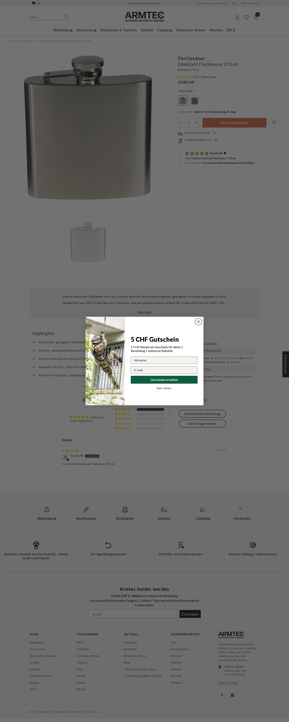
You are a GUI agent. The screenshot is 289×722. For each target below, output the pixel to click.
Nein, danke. (164, 388)
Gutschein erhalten (164, 379)
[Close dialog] (198, 321)
